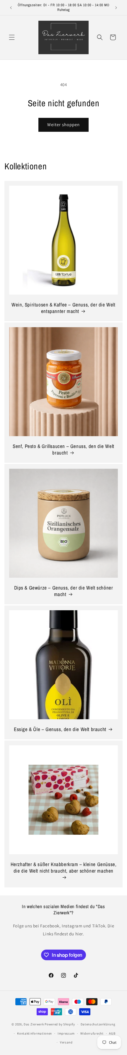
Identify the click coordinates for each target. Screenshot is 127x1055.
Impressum (66, 1033)
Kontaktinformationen (34, 1033)
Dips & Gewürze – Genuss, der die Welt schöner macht (63, 591)
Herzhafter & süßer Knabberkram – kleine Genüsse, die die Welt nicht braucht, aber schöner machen (64, 867)
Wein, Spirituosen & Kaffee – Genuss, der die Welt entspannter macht (63, 307)
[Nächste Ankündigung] (116, 7)
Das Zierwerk (34, 1024)
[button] (11, 37)
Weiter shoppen (63, 124)
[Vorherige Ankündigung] (10, 7)
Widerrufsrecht (92, 1033)
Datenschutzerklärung (98, 1024)
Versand (66, 1042)
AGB (112, 1033)
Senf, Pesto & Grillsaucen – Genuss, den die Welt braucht (63, 449)
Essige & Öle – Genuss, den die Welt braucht (60, 729)
